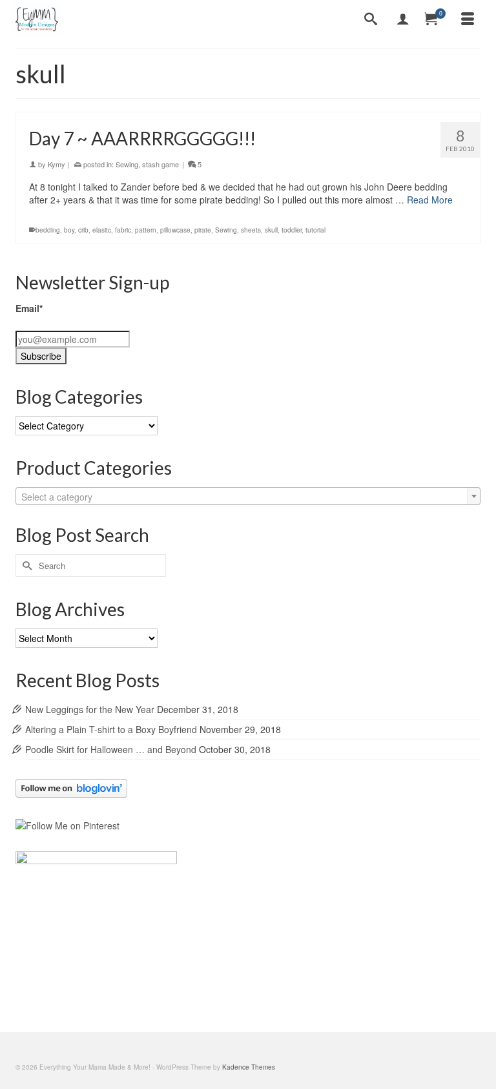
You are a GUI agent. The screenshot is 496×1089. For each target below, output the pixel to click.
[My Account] (403, 19)
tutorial (315, 229)
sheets (251, 229)
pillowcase (175, 229)
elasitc (101, 229)
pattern (145, 229)
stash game (160, 164)
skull (271, 229)
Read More (430, 199)
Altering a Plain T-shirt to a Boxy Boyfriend (111, 729)
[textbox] (248, 497)
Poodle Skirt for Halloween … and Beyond (110, 749)
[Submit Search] (25, 565)
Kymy (56, 164)
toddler (292, 229)
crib (83, 229)
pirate (202, 229)
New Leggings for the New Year (89, 709)
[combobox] (248, 496)
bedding (48, 229)
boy (69, 229)
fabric (123, 229)
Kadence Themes (248, 1067)
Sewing (127, 164)
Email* (29, 308)
